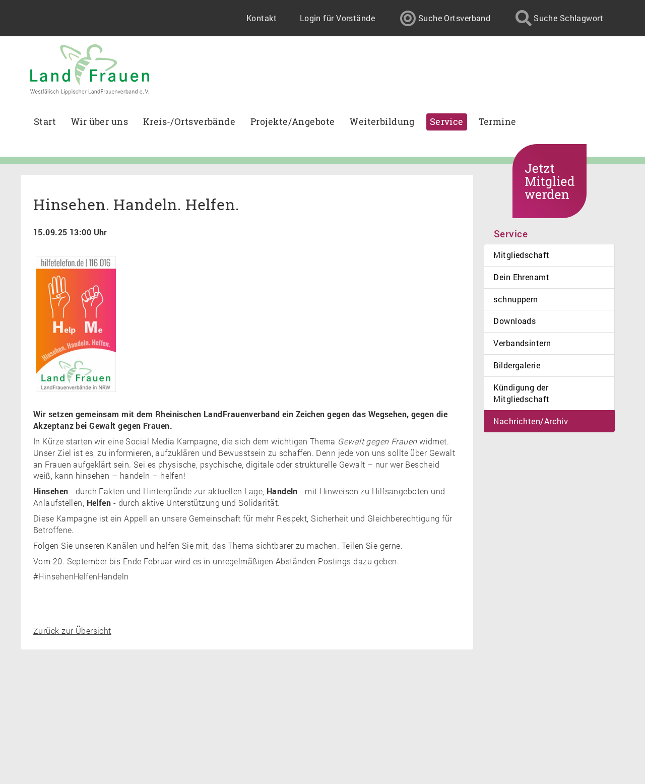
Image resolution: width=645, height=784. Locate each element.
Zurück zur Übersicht (72, 630)
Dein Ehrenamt (521, 277)
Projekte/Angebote (292, 121)
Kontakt (261, 18)
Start (45, 121)
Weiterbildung (382, 121)
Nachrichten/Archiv (530, 421)
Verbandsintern (522, 343)
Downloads (514, 320)
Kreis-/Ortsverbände (189, 121)
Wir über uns (99, 121)
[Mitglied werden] (549, 181)
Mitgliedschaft (521, 254)
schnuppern (515, 299)
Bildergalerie (516, 365)
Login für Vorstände (337, 18)
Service (447, 121)
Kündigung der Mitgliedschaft (521, 393)
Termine (498, 121)
